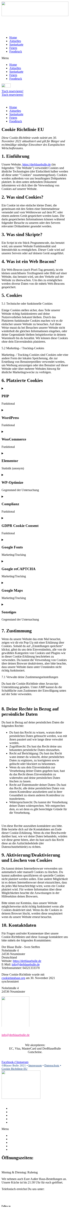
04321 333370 (15, 1197)
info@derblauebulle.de (26, 964)
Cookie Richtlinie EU (14, 1068)
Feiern (13, 48)
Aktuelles (15, 41)
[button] (35, 58)
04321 (10, 1038)
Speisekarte (16, 44)
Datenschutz (51, 1065)
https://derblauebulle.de (36, 164)
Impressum (35, 1065)
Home (13, 37)
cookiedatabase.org (13, 978)
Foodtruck (15, 51)
